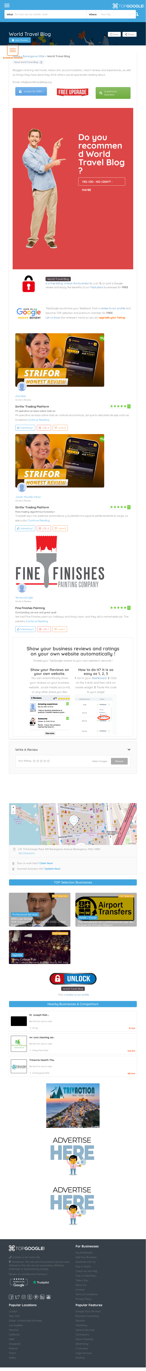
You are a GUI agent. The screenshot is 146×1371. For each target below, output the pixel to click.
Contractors (82, 1334)
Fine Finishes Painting (30, 608)
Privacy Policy (83, 1298)
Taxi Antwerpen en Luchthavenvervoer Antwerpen (106, 922)
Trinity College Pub (23, 959)
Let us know (53, 317)
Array (35, 1028)
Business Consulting (87, 1316)
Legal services (84, 1353)
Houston (13, 1329)
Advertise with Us (85, 1261)
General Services (85, 1329)
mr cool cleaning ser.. (41, 1037)
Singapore (14, 1343)
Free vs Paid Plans (86, 1275)
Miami (12, 1353)
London (13, 1311)
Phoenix (13, 1348)
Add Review (21, 40)
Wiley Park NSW (40, 1050)
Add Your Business (86, 1257)
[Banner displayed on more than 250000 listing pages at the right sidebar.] (73, 1155)
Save (115, 34)
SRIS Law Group (21, 918)
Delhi (12, 1339)
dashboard (99, 678)
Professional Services (25, 914)
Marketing (81, 1325)
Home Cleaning (84, 1339)
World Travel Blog (58, 279)
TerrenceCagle (24, 597)
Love (62, 427)
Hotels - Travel (87, 917)
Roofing (80, 1357)
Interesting (26, 427)
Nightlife (17, 955)
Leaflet (132, 843)
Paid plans (97, 287)
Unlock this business (76, 283)
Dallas (12, 1357)
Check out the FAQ (86, 1271)
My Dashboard (84, 1252)
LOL (46, 427)
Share (130, 34)
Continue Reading (38, 419)
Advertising (82, 1343)
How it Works (83, 1266)
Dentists (80, 1320)
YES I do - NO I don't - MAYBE (97, 183)
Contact (80, 1289)
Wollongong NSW (41, 1073)
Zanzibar (20, 396)
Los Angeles (16, 1325)
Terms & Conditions (87, 1294)
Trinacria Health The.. (42, 1060)
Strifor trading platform (32, 406)
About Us (81, 1285)
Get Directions (26, 853)
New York (14, 1316)
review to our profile (112, 308)
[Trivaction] (73, 1105)
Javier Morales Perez (28, 497)
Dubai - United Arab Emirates (25, 1320)
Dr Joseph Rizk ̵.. (39, 1015)
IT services (82, 1348)
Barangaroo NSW (33, 56)
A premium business (110, 93)
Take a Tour (82, 1280)
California (14, 1334)
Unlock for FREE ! (33, 91)
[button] (12, 50)
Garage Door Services (88, 1311)
